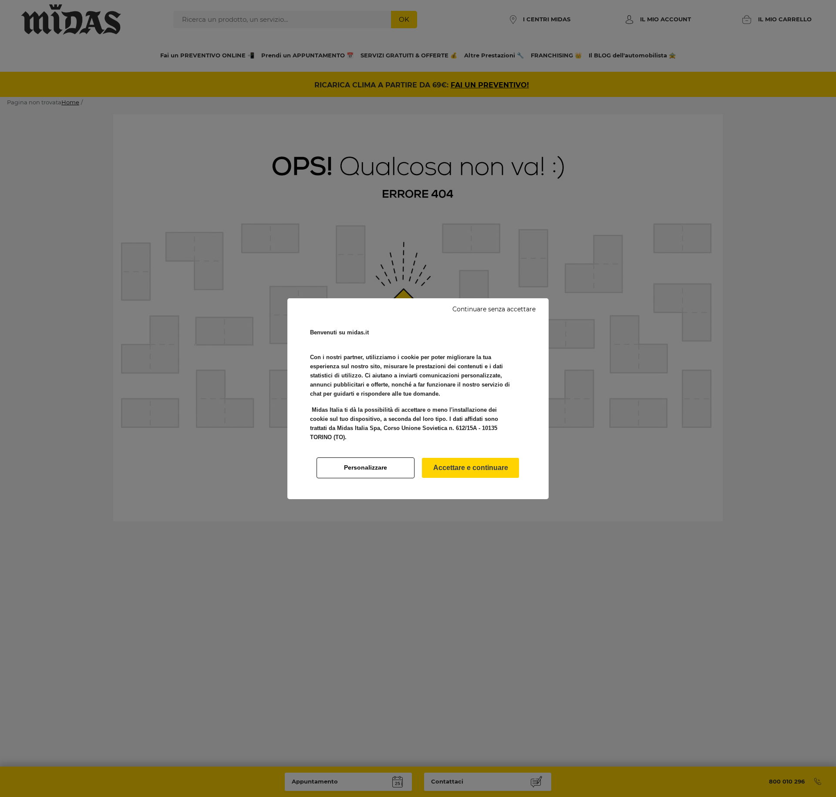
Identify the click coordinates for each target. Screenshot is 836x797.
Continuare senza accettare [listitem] (494, 309)
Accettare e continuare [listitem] (470, 467)
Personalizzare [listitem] (365, 467)
